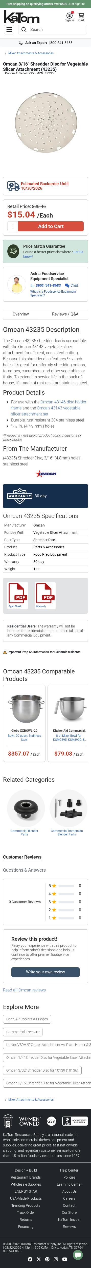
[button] (69, 17)
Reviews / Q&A (65, 314)
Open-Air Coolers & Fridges (27, 1019)
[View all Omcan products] (45, 473)
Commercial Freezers (22, 1032)
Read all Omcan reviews (24, 990)
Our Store (69, 1212)
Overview (21, 314)
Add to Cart (51, 226)
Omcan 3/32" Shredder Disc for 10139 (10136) (42, 1070)
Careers (69, 1198)
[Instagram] (56, 1259)
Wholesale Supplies (26, 1184)
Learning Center (69, 1184)
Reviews (69, 1227)
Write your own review (45, 972)
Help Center (69, 1170)
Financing (26, 1227)
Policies (69, 1177)
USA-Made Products (26, 1198)
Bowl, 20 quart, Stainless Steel (24, 738)
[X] (38, 1259)
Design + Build (26, 1170)
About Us (69, 1191)
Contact (69, 1205)
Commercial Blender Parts (24, 832)
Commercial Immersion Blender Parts (67, 832)
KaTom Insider (69, 1220)
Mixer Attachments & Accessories (31, 53)
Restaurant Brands (26, 1177)
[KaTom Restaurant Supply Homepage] (21, 16)
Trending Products (25, 1205)
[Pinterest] (47, 1259)
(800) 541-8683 (48, 285)
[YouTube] (64, 1259)
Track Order (26, 1212)
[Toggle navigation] (9, 29)
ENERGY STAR (26, 1191)
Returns (26, 1220)
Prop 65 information (35, 652)
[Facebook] (30, 1259)
